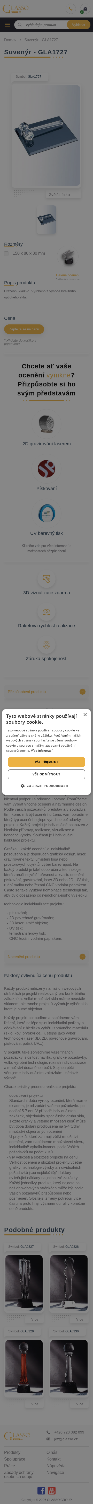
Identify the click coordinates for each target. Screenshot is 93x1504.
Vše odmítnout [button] (46, 774)
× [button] (85, 715)
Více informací (41, 750)
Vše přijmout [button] (46, 762)
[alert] (46, 752)
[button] (46, 785)
